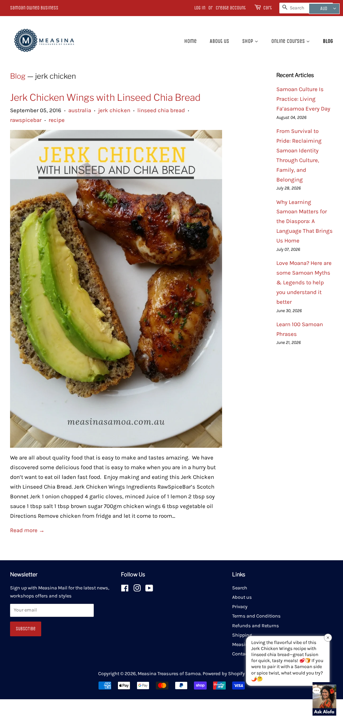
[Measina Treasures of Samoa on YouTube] (149, 589)
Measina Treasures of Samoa (169, 673)
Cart (267, 8)
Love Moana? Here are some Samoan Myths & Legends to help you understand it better (304, 282)
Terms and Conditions (256, 616)
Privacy (240, 606)
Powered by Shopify (224, 673)
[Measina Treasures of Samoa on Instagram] (137, 589)
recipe (57, 120)
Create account (231, 8)
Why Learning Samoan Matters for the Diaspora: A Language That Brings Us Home (304, 221)
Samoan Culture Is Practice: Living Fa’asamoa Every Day (303, 99)
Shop (248, 41)
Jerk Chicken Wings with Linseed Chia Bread (105, 97)
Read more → (27, 530)
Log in (199, 8)
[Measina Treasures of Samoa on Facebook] (125, 589)
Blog (328, 41)
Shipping (242, 635)
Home (190, 41)
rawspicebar (26, 120)
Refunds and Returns (255, 626)
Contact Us (244, 654)
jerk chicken (114, 110)
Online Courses (288, 41)
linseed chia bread (161, 110)
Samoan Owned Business (34, 8)
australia (79, 110)
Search (239, 588)
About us (219, 41)
